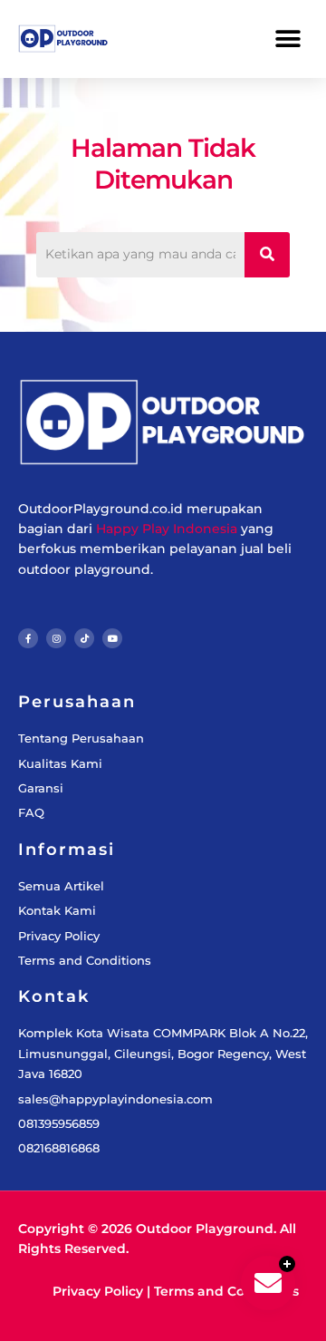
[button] (287, 38)
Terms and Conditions (226, 1291)
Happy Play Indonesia (166, 528)
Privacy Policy (98, 1291)
